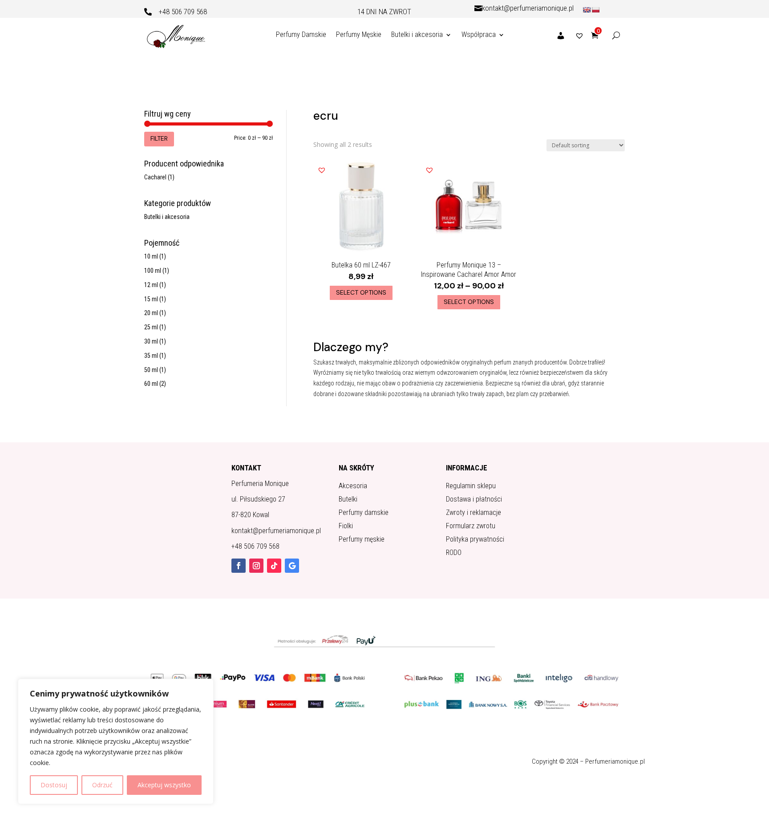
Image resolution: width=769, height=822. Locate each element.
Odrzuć (102, 785)
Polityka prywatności (475, 539)
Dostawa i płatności (474, 499)
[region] (116, 741)
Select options (361, 292)
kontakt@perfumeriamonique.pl (528, 8)
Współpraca (478, 34)
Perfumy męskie (361, 539)
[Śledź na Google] (292, 566)
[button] (322, 168)
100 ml (152, 270)
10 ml (151, 256)
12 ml (151, 284)
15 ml (151, 299)
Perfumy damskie (364, 513)
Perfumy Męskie (358, 34)
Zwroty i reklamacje (473, 513)
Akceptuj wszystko (164, 785)
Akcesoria (353, 486)
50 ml (151, 369)
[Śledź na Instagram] (256, 566)
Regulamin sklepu (471, 486)
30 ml (151, 341)
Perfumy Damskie (301, 34)
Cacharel (155, 177)
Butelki (348, 499)
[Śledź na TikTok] (274, 566)
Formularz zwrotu (470, 526)
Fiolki (346, 526)
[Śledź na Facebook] (238, 566)
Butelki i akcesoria (417, 34)
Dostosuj (53, 785)
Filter (159, 138)
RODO (453, 553)
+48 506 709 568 (182, 11)
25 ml (151, 327)
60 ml (151, 383)
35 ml (151, 355)
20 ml (151, 312)
